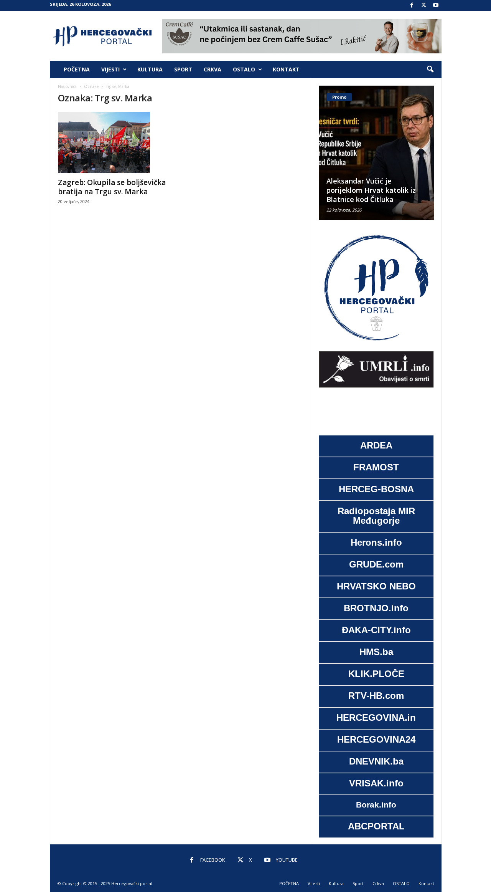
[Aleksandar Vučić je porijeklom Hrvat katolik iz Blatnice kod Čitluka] (376, 153)
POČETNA (77, 69)
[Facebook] (412, 5)
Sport (183, 69)
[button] (430, 69)
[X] (423, 5)
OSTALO (244, 69)
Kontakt (286, 69)
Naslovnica (67, 86)
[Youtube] (435, 5)
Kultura (150, 69)
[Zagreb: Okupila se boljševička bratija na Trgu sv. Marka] (115, 142)
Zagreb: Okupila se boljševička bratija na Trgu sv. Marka (112, 187)
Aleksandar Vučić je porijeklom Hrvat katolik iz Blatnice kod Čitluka (371, 190)
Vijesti (110, 69)
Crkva (212, 69)
